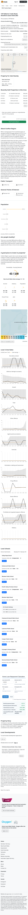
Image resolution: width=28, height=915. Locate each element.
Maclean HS (10, 71)
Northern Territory (5, 844)
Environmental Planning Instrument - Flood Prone (16, 44)
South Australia (4, 850)
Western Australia (5, 856)
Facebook (3, 884)
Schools (15, 5)
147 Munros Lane (14, 98)
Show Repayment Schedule (20, 699)
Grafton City (6, 184)
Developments (22, 5)
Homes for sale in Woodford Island (19, 22)
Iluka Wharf (20, 184)
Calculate (5, 696)
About (3, 5)
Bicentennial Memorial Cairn (19, 194)
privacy (24, 118)
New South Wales (5, 846)
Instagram (3, 881)
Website (21, 756)
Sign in (16, 2)
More (25, 105)
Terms (2, 876)
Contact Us (3, 868)
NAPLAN (4, 561)
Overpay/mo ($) (19, 689)
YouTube (3, 886)
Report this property (5, 790)
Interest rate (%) (20, 682)
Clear (16, 71)
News (2, 866)
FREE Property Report (6, 8)
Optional (25, 39)
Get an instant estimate (8, 810)
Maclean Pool (7, 193)
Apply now (5, 831)
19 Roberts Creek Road (14, 103)
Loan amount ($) (6, 682)
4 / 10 (25, 36)
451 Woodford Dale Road (14, 93)
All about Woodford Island (7, 21)
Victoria (3, 854)
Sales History (24, 25)
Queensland (4, 848)
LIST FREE (23, 1)
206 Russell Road (14, 100)
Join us (3, 739)
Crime (11, 5)
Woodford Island (6, 15)
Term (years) (6, 689)
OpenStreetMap (19, 71)
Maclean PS (4, 71)
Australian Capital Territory (7, 858)
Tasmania (3, 852)
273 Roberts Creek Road (14, 96)
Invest (7, 5)
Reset (11, 696)
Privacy (2, 874)
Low (26, 47)
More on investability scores (7, 341)
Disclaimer (25, 341)
